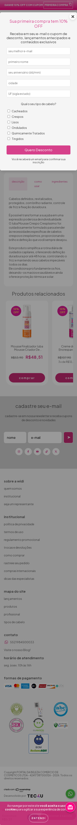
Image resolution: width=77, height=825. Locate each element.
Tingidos (18, 139)
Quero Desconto (38, 150)
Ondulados (19, 127)
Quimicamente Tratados (28, 133)
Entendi (39, 818)
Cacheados (20, 111)
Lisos (15, 122)
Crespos (17, 116)
